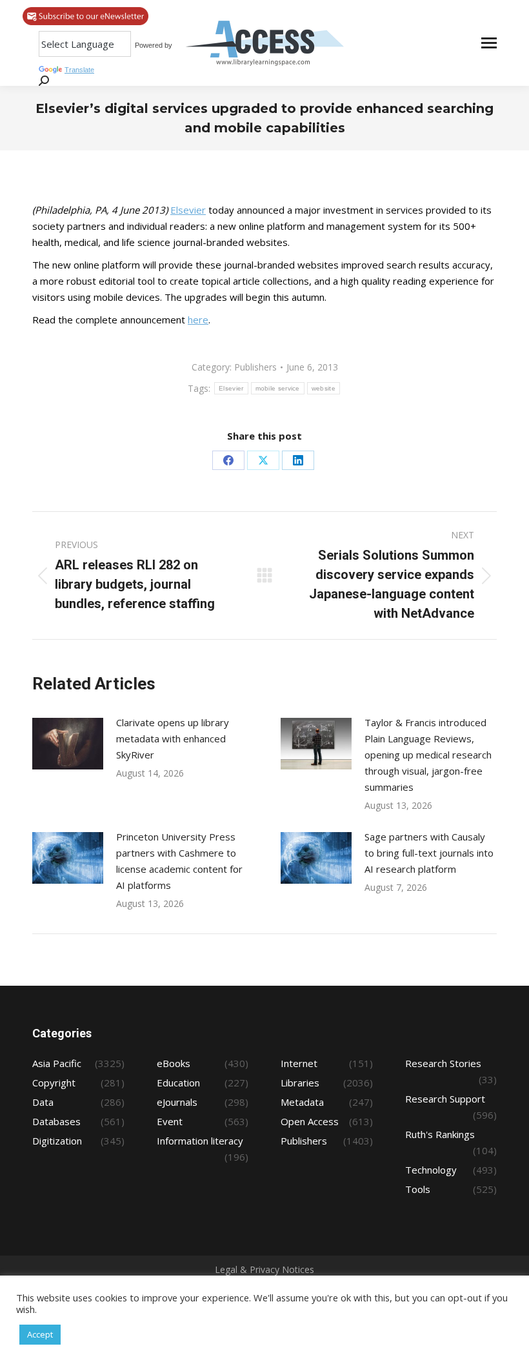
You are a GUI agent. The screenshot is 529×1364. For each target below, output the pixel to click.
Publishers (255, 367)
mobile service (277, 388)
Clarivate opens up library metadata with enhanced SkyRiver (172, 738)
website (323, 388)
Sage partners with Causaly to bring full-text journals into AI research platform (429, 852)
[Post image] (67, 743)
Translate (79, 70)
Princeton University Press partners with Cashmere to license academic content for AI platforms (179, 860)
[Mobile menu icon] (489, 43)
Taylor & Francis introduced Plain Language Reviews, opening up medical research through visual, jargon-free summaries (428, 754)
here (198, 319)
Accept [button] (40, 1334)
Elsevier (188, 209)
